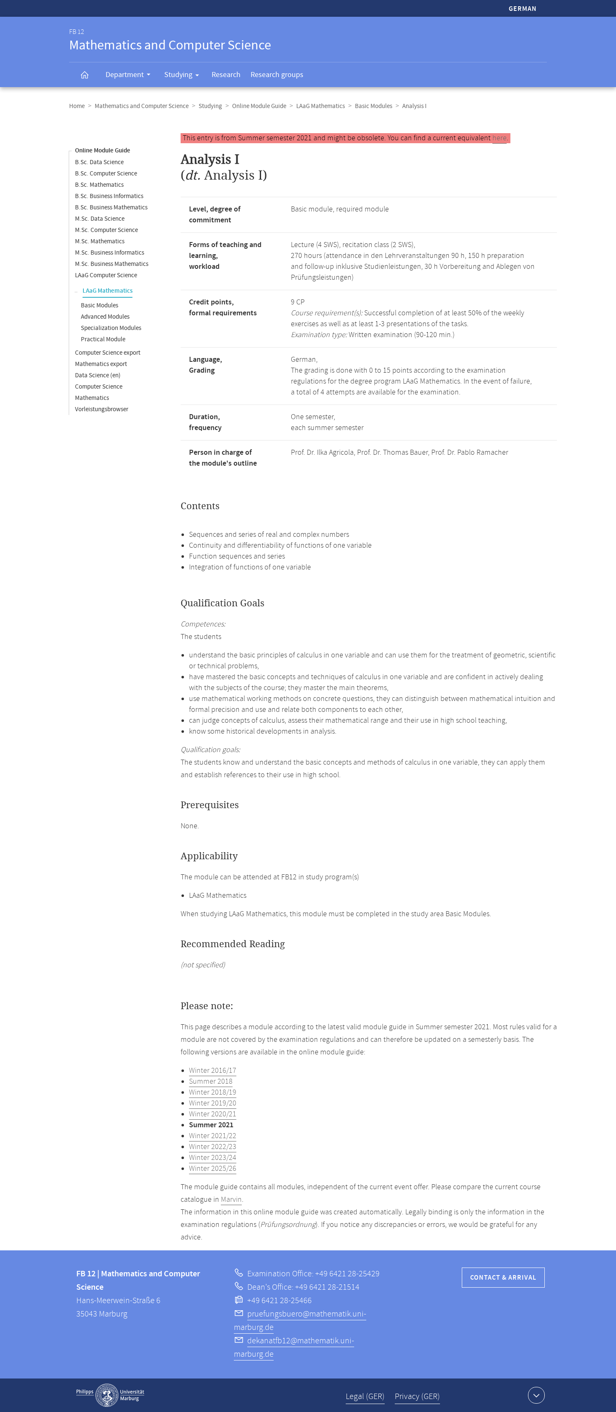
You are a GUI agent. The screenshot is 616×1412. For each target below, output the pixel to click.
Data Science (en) (98, 375)
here (499, 138)
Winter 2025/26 (212, 1169)
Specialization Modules (111, 328)
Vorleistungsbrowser (101, 409)
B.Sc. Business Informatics (109, 196)
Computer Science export (107, 353)
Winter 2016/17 (212, 1071)
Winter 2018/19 (212, 1092)
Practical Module (103, 339)
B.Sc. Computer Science (106, 174)
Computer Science (98, 387)
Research (226, 75)
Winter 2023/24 (212, 1158)
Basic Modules (373, 106)
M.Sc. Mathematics (99, 241)
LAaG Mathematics (320, 106)
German (523, 9)
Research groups (277, 75)
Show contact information (536, 1395)
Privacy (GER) (417, 1396)
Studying (178, 75)
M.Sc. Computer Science (106, 230)
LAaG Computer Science (106, 275)
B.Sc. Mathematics (99, 185)
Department (125, 75)
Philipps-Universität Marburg (110, 1395)
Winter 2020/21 (212, 1114)
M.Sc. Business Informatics (109, 253)
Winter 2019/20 (212, 1103)
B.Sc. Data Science (99, 162)
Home (77, 106)
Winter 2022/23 (212, 1147)
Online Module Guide (259, 106)
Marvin (231, 1200)
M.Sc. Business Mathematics (111, 264)
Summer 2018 (211, 1082)
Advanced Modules (105, 317)
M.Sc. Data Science (99, 219)
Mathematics (92, 398)
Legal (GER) (365, 1396)
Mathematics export (101, 364)
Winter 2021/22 (212, 1136)
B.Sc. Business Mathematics (111, 207)
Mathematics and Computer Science (142, 106)
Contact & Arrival (503, 1277)
